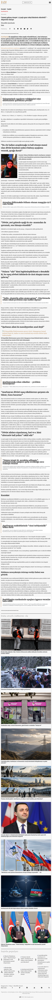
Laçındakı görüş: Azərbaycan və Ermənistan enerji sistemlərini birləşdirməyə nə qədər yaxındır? (24, 762)
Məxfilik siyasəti (18, 986)
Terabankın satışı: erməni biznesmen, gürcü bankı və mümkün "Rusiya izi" (21, 725)
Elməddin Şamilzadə (8, 23)
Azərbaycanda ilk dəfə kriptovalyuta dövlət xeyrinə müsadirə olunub (19, 908)
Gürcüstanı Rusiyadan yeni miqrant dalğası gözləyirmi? (16, 689)
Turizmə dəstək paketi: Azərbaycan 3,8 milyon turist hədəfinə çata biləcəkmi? (22, 799)
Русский (3, 9)
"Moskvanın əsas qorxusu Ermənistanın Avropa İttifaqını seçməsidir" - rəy (21, 872)
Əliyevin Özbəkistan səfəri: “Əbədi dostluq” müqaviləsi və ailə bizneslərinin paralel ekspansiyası (23, 945)
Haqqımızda (4, 986)
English (9, 9)
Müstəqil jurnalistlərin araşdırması (10, 48)
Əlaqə (10, 986)
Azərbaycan (4, 11)
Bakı (2, 25)
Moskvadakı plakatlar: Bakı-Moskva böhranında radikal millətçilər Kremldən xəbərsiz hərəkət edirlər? (24, 652)
